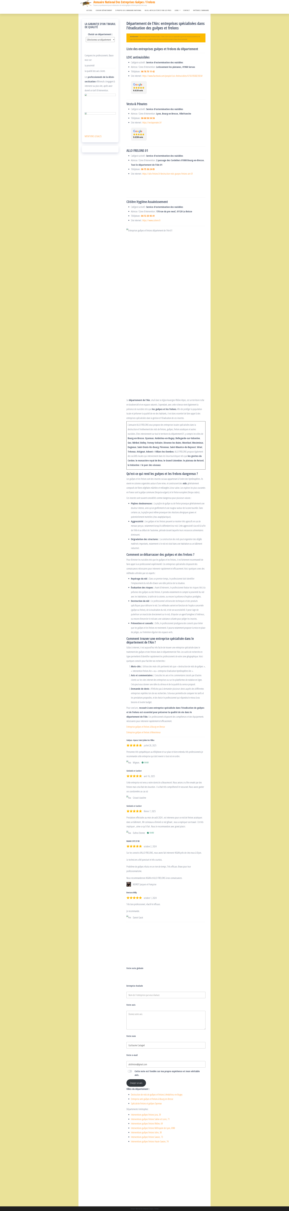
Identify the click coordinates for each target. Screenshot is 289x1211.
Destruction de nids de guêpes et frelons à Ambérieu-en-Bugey (156, 1094)
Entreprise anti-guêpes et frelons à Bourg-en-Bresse (152, 1099)
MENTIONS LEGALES (93, 136)
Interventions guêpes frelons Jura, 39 (146, 1114)
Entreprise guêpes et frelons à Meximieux (143, 732)
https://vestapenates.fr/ (152, 122)
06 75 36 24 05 (148, 169)
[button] (139, 87)
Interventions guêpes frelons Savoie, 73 (147, 1137)
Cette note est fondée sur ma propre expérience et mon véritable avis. (167, 1073)
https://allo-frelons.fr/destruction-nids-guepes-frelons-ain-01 (167, 173)
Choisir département (104, 10)
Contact (186, 10)
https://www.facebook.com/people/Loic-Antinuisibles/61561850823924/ (172, 75)
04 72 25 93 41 (148, 215)
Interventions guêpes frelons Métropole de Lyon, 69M (153, 1128)
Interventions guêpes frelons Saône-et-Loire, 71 (150, 1119)
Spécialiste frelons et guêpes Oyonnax (146, 1103)
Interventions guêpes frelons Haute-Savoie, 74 (150, 1141)
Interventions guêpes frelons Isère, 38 (146, 1132)
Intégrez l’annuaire (201, 10)
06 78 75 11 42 (148, 71)
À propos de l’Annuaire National (128, 10)
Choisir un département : (100, 34)
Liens (177, 10)
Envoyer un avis (136, 1083)
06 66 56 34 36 (148, 118)
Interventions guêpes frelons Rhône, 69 (147, 1123)
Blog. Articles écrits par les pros (158, 10)
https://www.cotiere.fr (151, 220)
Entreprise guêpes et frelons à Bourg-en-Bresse (145, 726)
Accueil (89, 10)
